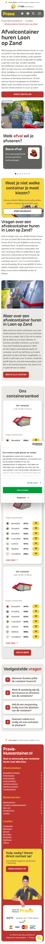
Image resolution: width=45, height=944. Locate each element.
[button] (15, 173)
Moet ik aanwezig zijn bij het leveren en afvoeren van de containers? (25, 692)
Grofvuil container (10, 784)
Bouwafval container (11, 773)
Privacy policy (34, 937)
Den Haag (7, 834)
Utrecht (6, 831)
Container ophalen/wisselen (14, 805)
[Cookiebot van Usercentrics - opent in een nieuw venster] (32, 444)
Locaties (6, 813)
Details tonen (32, 483)
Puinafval (15, 528)
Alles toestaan (22, 490)
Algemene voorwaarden (16, 937)
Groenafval (15, 538)
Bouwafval (15, 440)
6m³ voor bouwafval (23, 261)
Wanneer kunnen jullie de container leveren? (24, 680)
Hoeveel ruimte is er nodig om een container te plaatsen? (25, 722)
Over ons (6, 807)
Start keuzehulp (22, 211)
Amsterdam (8, 826)
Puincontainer (9, 775)
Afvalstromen (8, 810)
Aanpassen (21, 498)
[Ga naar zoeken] (33, 13)
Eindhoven (7, 840)
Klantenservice (9, 802)
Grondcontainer (9, 789)
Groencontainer (9, 781)
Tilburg (6, 842)
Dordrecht (7, 837)
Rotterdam (7, 829)
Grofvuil (14, 543)
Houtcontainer (9, 778)
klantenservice (36, 267)
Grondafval (15, 554)
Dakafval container (10, 786)
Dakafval (14, 548)
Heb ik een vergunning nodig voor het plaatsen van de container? (25, 707)
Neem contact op (17, 869)
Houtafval (15, 533)
